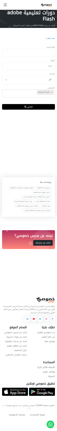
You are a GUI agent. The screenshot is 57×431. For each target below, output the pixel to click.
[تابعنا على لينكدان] (27, 318)
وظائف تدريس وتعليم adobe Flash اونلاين (37, 210)
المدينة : (52, 74)
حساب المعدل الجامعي (16, 355)
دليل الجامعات (46, 206)
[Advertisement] (28, 143)
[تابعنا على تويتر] (40, 318)
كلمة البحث (50, 47)
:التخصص (51, 88)
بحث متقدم (50, 38)
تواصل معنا (50, 341)
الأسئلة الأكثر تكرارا (46, 367)
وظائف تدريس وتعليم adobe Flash (27, 206)
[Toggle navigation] (5, 5)
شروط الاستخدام (37, 415)
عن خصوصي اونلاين (46, 332)
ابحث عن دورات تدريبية (17, 337)
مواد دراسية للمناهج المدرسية (23, 201)
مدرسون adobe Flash (43, 188)
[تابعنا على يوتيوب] (33, 318)
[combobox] (28, 66)
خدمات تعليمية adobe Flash (42, 192)
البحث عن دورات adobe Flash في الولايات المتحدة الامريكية (34, 25)
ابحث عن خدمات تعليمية (16, 341)
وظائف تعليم (49, 372)
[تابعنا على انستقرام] (46, 318)
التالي (29, 107)
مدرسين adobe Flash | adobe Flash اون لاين (36, 197)
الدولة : (52, 60)
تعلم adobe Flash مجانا (43, 201)
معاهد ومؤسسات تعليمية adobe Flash (21, 188)
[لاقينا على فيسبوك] (52, 318)
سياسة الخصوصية (17, 415)
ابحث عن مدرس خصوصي (15, 332)
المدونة (51, 376)
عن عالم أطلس (48, 337)
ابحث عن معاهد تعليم (17, 346)
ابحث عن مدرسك (43, 243)
